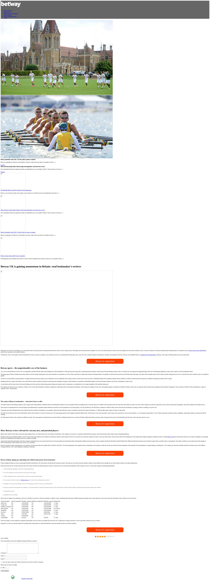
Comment (4, 553)
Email (3, 559)
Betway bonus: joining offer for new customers (13, 256)
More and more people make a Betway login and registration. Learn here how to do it (23, 210)
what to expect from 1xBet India (196, 350)
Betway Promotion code (10, 16)
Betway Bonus (8, 15)
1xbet (5, 18)
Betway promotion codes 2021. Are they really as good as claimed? (18, 232)
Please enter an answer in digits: (9, 565)
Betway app (171, 436)
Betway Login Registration (11, 13)
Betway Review (8, 10)
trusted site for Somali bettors (148, 354)
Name (3, 556)
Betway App (7, 12)
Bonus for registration (105, 361)
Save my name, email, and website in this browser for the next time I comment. (23, 562)
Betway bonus (24, 480)
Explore (3, 165)
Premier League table (26, 578)
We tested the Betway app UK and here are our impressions (16, 190)
